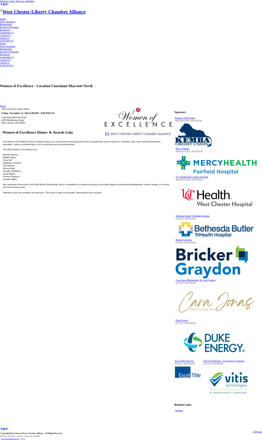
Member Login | (8, 1)
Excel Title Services (184, 361)
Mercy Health (182, 148)
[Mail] (7, 4)
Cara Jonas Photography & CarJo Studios (195, 280)
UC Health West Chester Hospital (192, 177)
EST (52, 113)
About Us (4, 38)
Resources (5, 30)
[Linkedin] (4, 4)
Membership (6, 24)
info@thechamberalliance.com (10, 439)
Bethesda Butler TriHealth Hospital (192, 216)
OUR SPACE (6, 41)
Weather (179, 410)
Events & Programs (9, 27)
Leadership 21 (7, 32)
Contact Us (5, 35)
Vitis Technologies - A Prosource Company (224, 361)
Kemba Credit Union (185, 118)
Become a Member (25, 1)
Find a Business (7, 21)
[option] (193, 132)
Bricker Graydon (184, 240)
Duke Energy (182, 320)
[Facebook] (1, 4)
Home (3, 19)
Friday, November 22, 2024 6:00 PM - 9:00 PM (25, 113)
